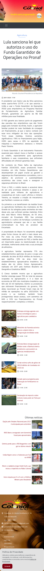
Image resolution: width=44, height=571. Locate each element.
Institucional (9, 537)
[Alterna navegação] (6, 25)
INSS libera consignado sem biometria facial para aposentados (17, 433)
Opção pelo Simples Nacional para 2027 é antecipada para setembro (17, 422)
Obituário (8, 543)
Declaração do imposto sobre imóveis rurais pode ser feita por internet (28, 398)
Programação (9, 547)
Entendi (7, 566)
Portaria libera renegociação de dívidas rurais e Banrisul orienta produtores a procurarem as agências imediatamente (28, 348)
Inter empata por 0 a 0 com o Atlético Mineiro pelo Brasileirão (17, 478)
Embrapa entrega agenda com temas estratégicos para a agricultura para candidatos (28, 314)
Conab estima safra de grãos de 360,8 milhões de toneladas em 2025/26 (28, 365)
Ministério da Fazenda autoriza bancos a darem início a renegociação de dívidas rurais (28, 330)
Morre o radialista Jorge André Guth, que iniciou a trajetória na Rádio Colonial (16, 467)
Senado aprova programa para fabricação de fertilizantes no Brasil (28, 381)
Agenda (7, 540)
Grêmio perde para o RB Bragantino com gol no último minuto (16, 445)
